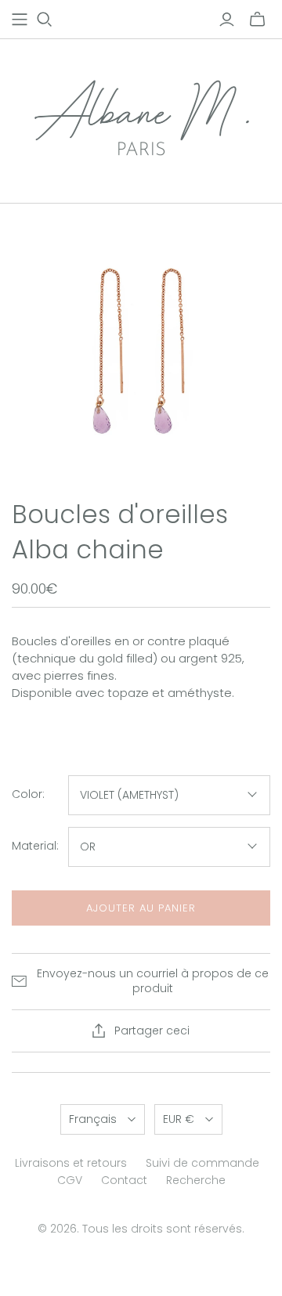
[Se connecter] (227, 19)
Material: (35, 846)
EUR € (178, 1119)
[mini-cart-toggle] (257, 19)
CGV (69, 1180)
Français (93, 1119)
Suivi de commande (202, 1163)
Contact (124, 1180)
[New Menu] (19, 19)
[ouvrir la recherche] (44, 19)
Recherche (196, 1180)
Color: (28, 794)
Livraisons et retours (71, 1163)
